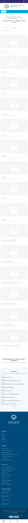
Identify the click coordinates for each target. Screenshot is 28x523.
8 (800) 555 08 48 (5, 496)
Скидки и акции (5, 448)
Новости (3, 437)
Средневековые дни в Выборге (7, 387)
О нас (3, 433)
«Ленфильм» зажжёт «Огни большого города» (11, 380)
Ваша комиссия (5, 472)
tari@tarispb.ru (5, 503)
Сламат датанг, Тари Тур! (6, 377)
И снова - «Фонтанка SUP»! (6, 390)
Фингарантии (4, 478)
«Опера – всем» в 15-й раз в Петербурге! (9, 393)
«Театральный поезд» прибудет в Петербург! (10, 400)
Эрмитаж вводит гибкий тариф (7, 397)
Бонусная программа (6, 474)
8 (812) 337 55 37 (5, 492)
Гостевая (4, 439)
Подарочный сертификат (7, 456)
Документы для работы (7, 470)
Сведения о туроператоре (7, 450)
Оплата (3, 441)
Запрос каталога (5, 476)
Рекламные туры (5, 482)
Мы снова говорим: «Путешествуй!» (8, 403)
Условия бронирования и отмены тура (10, 454)
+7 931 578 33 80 (5, 500)
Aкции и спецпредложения (7, 467)
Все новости (14, 406)
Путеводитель (5, 458)
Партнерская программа (7, 459)
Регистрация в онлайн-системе (8, 469)
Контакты (4, 435)
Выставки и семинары (6, 484)
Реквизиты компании (6, 480)
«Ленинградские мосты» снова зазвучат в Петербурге (12, 384)
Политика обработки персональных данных (14, 515)
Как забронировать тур (7, 452)
